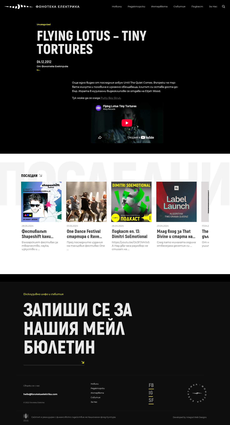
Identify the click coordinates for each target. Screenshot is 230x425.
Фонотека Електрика (55, 66)
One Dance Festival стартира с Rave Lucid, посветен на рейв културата (84, 234)
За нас (94, 402)
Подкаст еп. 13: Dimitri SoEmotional (129, 234)
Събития (95, 397)
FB (151, 385)
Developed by (179, 417)
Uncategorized (44, 24)
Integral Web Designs (196, 417)
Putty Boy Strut (110, 98)
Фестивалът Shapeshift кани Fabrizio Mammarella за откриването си (40, 234)
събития (179, 6)
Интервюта (97, 393)
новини (117, 6)
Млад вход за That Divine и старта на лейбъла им (175, 234)
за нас (213, 6)
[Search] (223, 7)
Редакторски (98, 388)
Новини (95, 384)
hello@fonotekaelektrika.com (40, 394)
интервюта (159, 6)
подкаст (197, 6)
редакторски (136, 6)
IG (151, 392)
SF (151, 400)
